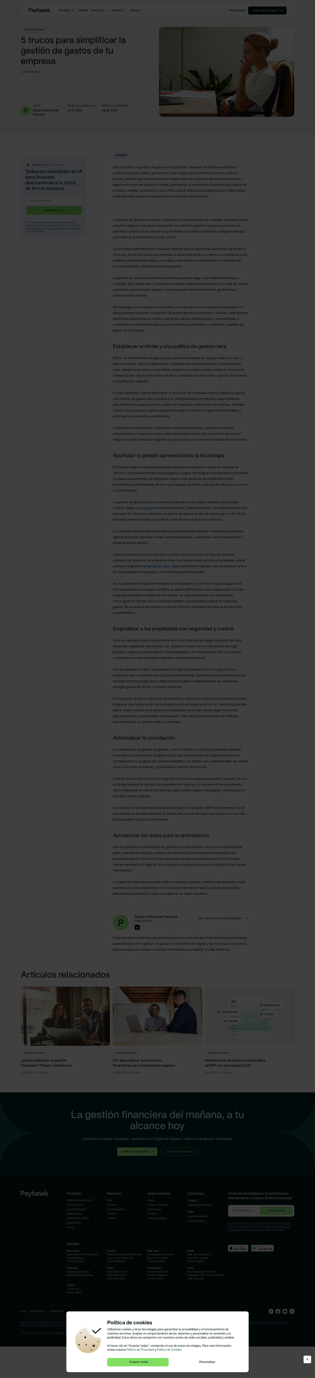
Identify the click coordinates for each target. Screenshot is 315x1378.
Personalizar (207, 1362)
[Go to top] (307, 1359)
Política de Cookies (169, 1350)
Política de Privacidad (140, 1350)
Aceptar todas (138, 1362)
